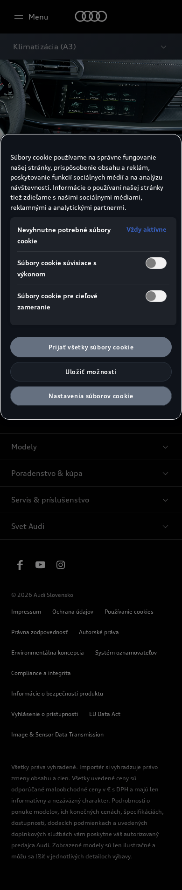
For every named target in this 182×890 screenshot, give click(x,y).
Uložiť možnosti (91, 371)
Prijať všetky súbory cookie (91, 347)
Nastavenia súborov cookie (91, 396)
